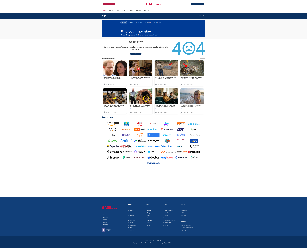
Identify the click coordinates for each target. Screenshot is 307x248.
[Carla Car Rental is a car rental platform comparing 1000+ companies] (140, 135)
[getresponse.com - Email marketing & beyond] (153, 152)
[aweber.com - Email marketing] (153, 157)
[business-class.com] (194, 146)
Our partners (107, 117)
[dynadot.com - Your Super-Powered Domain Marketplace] (113, 152)
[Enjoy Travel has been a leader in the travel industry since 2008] (140, 129)
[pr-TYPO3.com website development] (181, 124)
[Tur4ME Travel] (167, 124)
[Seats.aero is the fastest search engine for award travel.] (153, 135)
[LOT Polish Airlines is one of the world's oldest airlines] (181, 129)
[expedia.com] (113, 146)
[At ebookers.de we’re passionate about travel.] (194, 124)
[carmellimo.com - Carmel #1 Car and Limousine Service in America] (167, 141)
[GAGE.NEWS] (153, 4)
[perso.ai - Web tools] (140, 152)
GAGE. (146, 243)
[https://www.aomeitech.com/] (140, 141)
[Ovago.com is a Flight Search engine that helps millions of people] (126, 135)
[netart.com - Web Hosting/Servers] (181, 152)
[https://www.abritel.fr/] (126, 141)
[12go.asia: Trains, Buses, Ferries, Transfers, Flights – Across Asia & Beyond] (113, 141)
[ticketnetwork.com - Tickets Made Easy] (153, 146)
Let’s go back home (136, 53)
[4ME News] (140, 124)
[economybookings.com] (194, 141)
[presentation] (103, 28)
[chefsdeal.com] (126, 146)
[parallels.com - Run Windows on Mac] (194, 152)
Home (199, 15)
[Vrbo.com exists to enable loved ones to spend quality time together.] (181, 135)
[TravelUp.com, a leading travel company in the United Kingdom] (167, 135)
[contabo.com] (140, 146)
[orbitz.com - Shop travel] (181, 146)
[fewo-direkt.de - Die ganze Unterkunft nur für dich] (167, 146)
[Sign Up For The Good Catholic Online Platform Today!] (194, 135)
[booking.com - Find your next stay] (153, 28)
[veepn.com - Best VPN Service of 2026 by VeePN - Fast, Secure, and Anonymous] (126, 157)
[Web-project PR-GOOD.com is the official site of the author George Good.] (194, 129)
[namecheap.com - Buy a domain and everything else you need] (167, 152)
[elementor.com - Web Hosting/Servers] (126, 152)
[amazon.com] (113, 124)
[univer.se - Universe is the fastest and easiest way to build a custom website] (113, 157)
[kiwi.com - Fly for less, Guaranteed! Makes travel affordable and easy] (194, 157)
